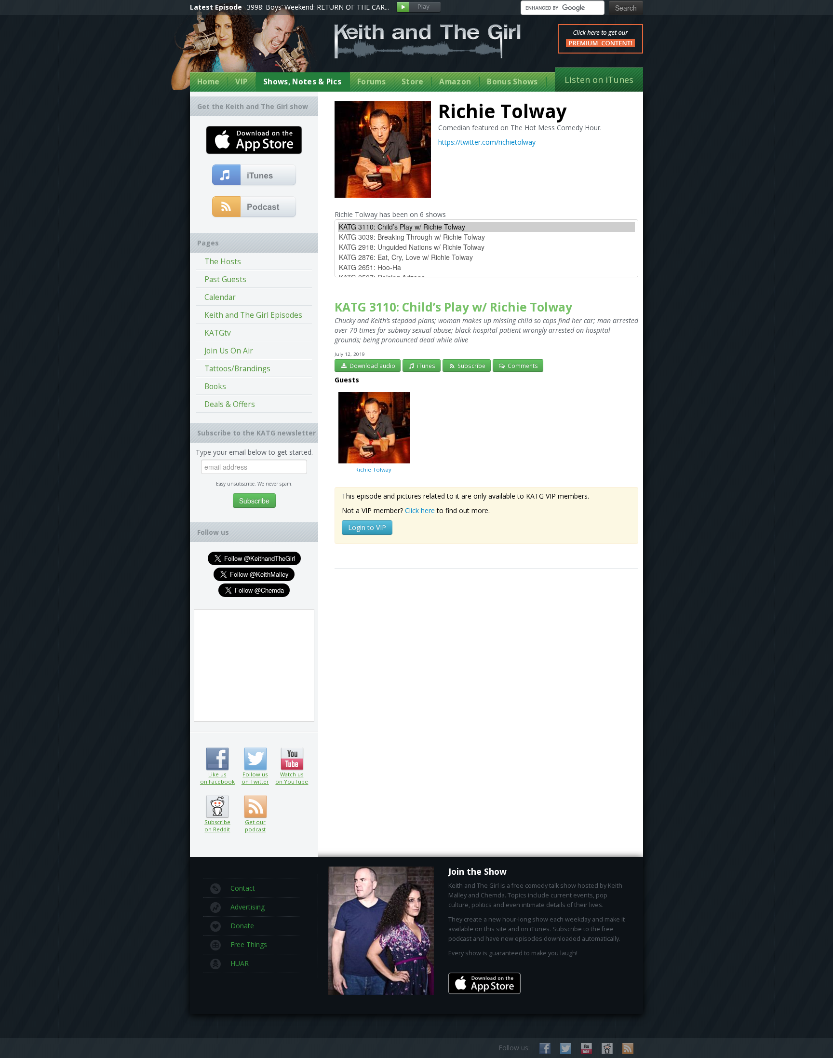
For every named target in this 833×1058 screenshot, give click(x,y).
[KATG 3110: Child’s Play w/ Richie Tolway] (486, 227)
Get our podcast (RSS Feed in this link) (254, 207)
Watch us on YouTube (292, 759)
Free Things (248, 944)
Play (418, 7)
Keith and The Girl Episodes (253, 315)
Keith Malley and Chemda (246, 49)
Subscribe (470, 365)
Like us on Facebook (217, 759)
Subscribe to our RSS (627, 1048)
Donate (242, 925)
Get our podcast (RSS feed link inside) (255, 806)
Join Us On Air (228, 351)
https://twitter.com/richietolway (487, 142)
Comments (522, 365)
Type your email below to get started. (254, 452)
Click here (420, 510)
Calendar (220, 297)
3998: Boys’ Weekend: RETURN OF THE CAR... (318, 7)
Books (215, 386)
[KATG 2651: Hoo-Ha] (486, 267)
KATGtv (217, 333)
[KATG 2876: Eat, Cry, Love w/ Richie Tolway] (486, 257)
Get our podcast (255, 825)
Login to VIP (367, 527)
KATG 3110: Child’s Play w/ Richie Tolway (453, 307)
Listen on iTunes (598, 79)
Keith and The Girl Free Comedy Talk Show (428, 41)
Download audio (371, 365)
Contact (242, 888)
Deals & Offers (229, 404)
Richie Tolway (373, 469)
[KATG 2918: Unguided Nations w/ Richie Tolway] (486, 247)
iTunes (425, 365)
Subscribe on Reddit (217, 806)
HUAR (239, 963)
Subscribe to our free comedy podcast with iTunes (254, 175)
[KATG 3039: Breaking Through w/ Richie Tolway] (486, 237)
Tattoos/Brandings (237, 369)
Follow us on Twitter (255, 759)
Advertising (247, 906)
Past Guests (225, 279)
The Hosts (222, 262)
